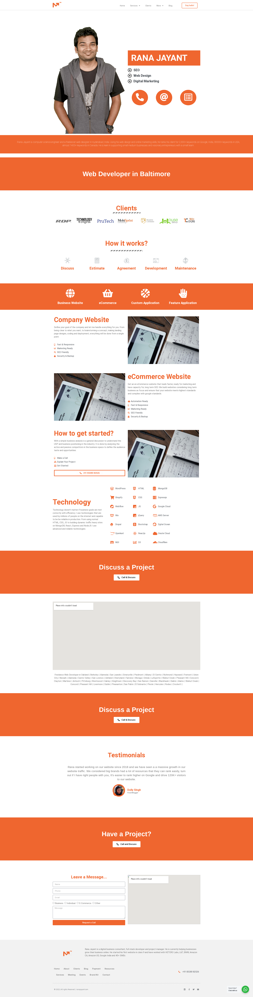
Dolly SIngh (134, 789)
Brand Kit (94, 975)
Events (83, 975)
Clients (148, 6)
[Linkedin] (185, 989)
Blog (170, 6)
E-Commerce (85, 903)
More (159, 6)
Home (122, 6)
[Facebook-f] (189, 989)
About (66, 969)
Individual (71, 903)
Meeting (72, 975)
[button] (90, 473)
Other (97, 903)
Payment (96, 969)
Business (59, 903)
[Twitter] (193, 989)
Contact (106, 975)
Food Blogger (132, 793)
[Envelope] (198, 989)
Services (134, 6)
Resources (109, 969)
